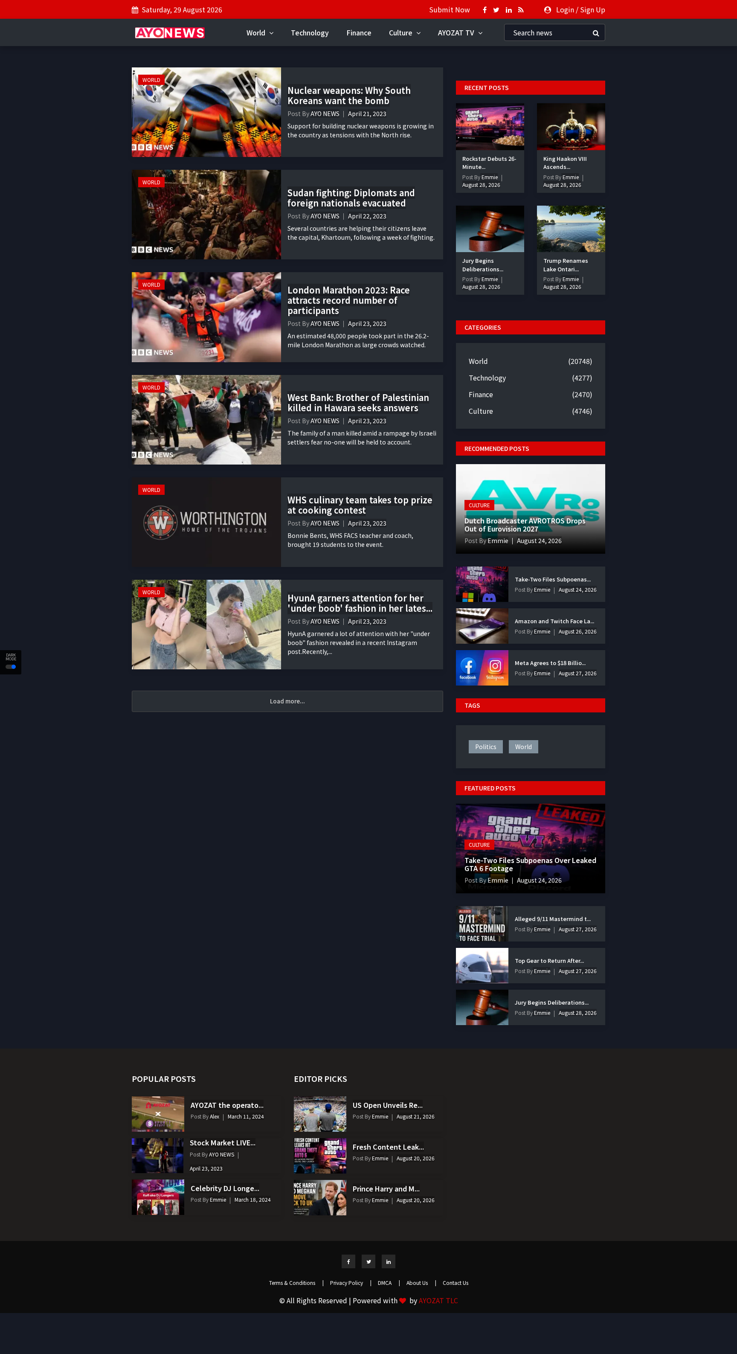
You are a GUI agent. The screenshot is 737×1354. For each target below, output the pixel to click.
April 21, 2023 (367, 113)
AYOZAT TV (457, 32)
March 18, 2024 (253, 1199)
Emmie (489, 176)
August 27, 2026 (578, 673)
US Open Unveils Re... (388, 1105)
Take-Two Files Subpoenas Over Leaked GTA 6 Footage (530, 864)
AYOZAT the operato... (227, 1105)
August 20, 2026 (416, 1158)
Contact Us (455, 1282)
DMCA (389, 1282)
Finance (358, 32)
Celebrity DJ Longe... (225, 1188)
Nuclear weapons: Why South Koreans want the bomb (349, 95)
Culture (401, 32)
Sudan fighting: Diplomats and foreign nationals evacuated (351, 197)
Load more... (287, 701)
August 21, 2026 (416, 1116)
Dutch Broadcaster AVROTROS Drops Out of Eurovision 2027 (525, 524)
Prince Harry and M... (386, 1188)
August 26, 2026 (578, 631)
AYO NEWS (324, 113)
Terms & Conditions (296, 1282)
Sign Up (592, 9)
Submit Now (449, 9)
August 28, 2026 (481, 184)
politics (485, 746)
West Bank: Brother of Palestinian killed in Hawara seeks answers (358, 402)
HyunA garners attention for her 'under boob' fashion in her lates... (359, 603)
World (257, 32)
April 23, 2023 (367, 323)
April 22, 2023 (367, 216)
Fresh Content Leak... (388, 1147)
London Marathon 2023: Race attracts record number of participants (348, 300)
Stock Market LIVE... (222, 1142)
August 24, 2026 (539, 540)
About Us (421, 1282)
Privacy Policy (350, 1282)
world (523, 746)
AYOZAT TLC (438, 1300)
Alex (214, 1116)
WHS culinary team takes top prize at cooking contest (359, 505)
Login (565, 9)
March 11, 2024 (246, 1116)
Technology (310, 32)
